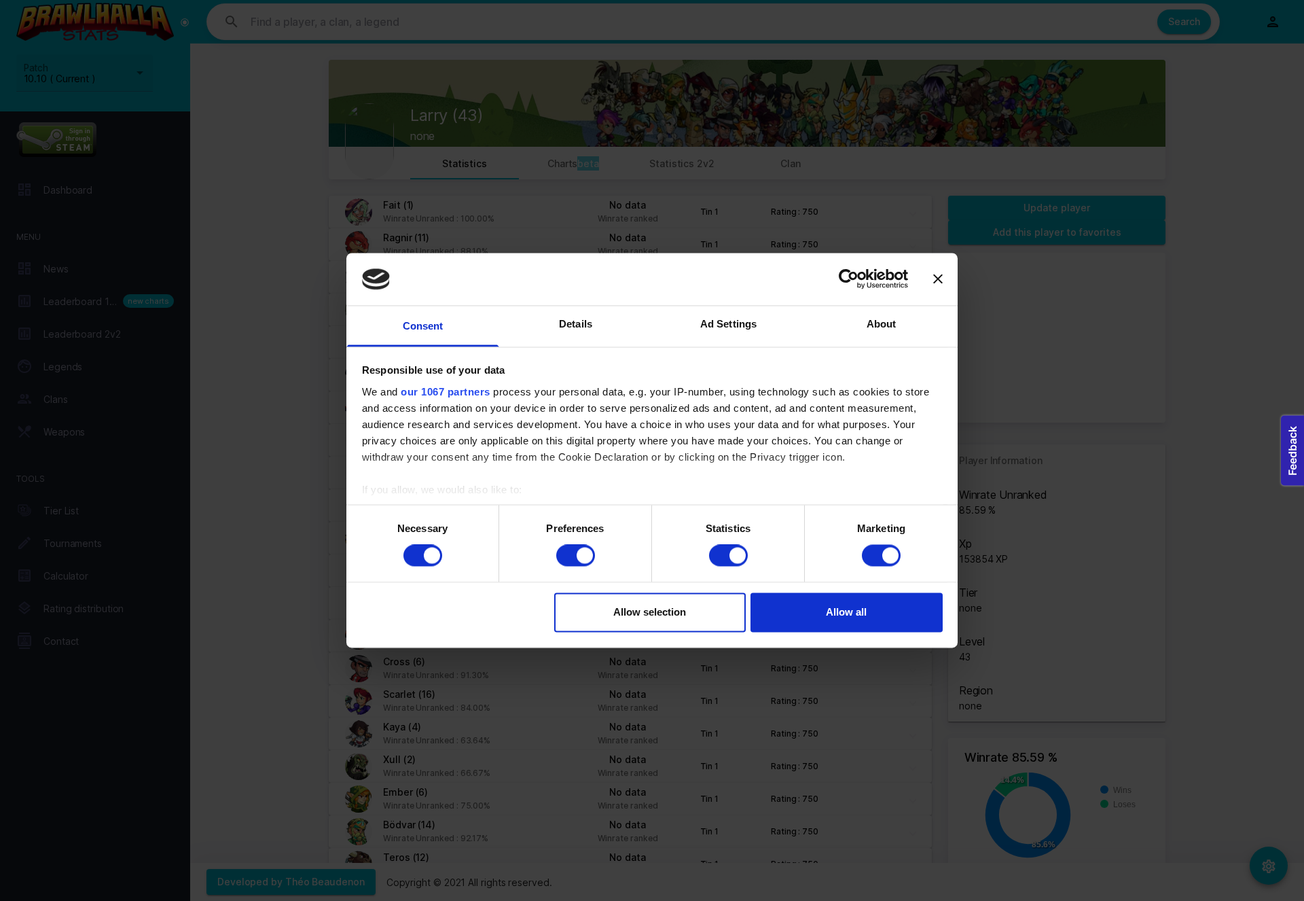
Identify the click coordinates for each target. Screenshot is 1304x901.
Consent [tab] (423, 326)
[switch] (575, 556)
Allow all (846, 612)
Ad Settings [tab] (728, 324)
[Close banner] (938, 279)
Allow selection (649, 612)
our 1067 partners (445, 392)
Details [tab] (575, 324)
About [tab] (881, 324)
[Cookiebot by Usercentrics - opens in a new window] (848, 279)
